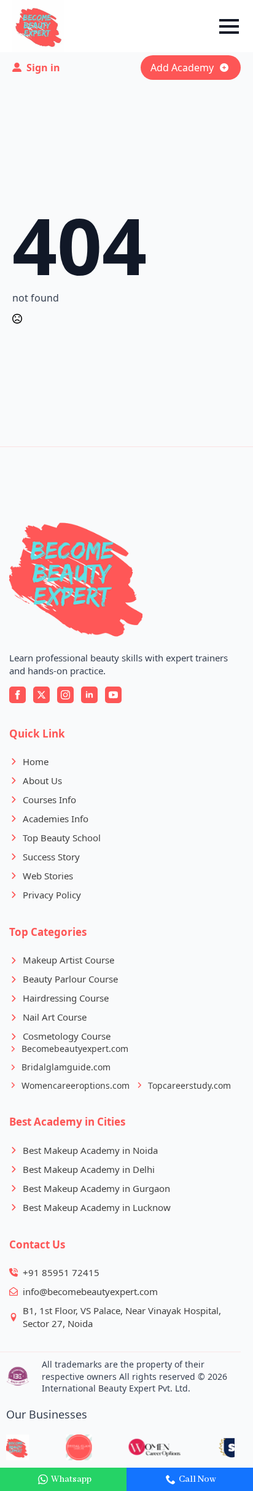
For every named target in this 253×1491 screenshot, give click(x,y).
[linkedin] (89, 695)
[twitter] (41, 695)
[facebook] (17, 695)
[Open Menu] (229, 26)
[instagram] (65, 695)
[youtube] (113, 695)
